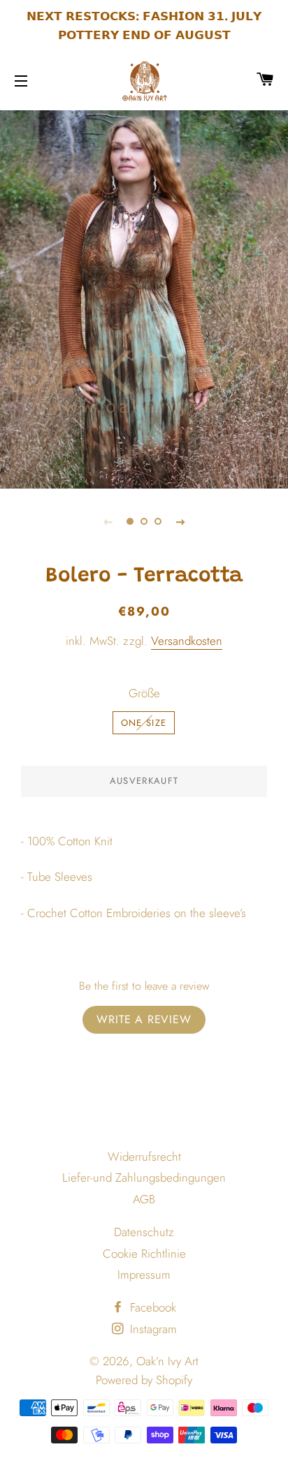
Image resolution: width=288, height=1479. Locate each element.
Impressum (144, 1274)
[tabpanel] (144, 298)
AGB (144, 1199)
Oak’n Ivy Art (167, 1361)
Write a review (143, 1019)
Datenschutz (144, 1232)
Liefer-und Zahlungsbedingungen (144, 1177)
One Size (143, 722)
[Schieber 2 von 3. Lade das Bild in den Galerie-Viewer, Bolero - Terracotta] (144, 521)
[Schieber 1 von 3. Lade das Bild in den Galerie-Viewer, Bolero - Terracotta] (130, 521)
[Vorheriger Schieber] (107, 521)
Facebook (151, 1307)
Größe (144, 693)
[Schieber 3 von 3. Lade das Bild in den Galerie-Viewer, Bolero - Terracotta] (158, 521)
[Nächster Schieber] (180, 521)
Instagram (152, 1329)
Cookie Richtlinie (144, 1253)
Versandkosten (186, 640)
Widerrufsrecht (144, 1156)
